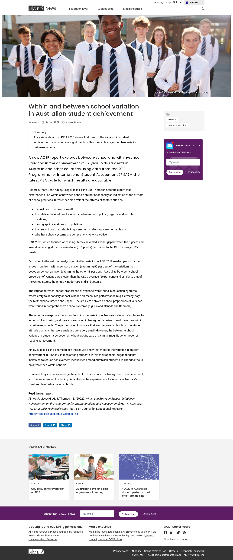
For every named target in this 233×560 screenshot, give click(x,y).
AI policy (136, 551)
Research (34, 122)
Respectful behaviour (192, 551)
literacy (172, 119)
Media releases (134, 9)
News (50, 8)
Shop (168, 2)
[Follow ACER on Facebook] (174, 2)
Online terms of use (155, 551)
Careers (173, 551)
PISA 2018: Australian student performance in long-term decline (136, 492)
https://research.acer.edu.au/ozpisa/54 (53, 413)
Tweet (48, 425)
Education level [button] (79, 9)
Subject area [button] (106, 9)
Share (33, 425)
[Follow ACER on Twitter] (181, 2)
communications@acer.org (43, 539)
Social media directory (176, 539)
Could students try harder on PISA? (47, 490)
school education (177, 125)
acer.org (158, 2)
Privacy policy (193, 172)
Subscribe (175, 172)
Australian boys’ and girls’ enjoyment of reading (92, 490)
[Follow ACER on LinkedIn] (177, 2)
